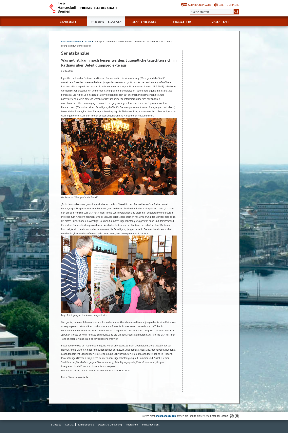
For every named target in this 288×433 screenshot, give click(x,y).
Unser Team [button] (220, 21)
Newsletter (182, 21)
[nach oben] (276, 421)
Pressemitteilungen (71, 41)
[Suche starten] (236, 11)
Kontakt (69, 424)
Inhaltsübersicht (150, 424)
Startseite (56, 424)
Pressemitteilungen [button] (106, 21)
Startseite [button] (68, 21)
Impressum (132, 424)
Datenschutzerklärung (110, 424)
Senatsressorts (144, 21)
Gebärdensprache (199, 5)
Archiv (88, 41)
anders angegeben (166, 416)
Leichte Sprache (229, 5)
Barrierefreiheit (86, 424)
